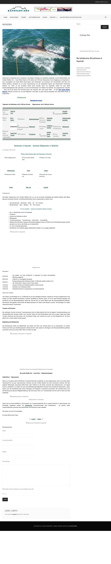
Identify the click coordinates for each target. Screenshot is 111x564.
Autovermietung (34, 17)
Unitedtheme (73, 526)
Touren (23, 17)
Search (79, 24)
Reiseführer (14, 17)
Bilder (45, 17)
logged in (15, 514)
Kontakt (53, 17)
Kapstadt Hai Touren (36, 100)
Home (5, 17)
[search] (105, 17)
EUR (90, 51)
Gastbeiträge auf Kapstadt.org (71, 17)
